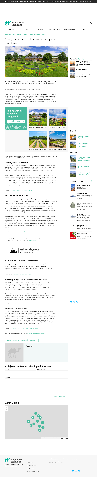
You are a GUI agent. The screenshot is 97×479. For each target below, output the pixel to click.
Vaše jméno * (7, 369)
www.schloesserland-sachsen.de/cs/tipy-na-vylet (25, 328)
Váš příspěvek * (8, 377)
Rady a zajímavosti (69, 29)
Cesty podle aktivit (55, 29)
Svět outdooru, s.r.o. (32, 465)
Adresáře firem (30, 468)
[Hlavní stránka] (13, 23)
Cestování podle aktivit (34, 34)
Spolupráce (30, 462)
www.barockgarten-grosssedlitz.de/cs (22, 190)
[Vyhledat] (90, 23)
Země (26, 29)
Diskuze (40, 29)
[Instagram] (74, 301)
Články (13, 34)
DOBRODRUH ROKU (13, 29)
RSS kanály (74, 459)
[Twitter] (77, 301)
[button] (40, 418)
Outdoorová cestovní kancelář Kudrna (58, 459)
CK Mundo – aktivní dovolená (56, 462)
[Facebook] (71, 301)
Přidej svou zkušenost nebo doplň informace (20, 340)
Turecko (81, 59)
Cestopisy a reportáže (22, 34)
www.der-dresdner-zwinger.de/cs (21, 304)
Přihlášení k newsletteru (33, 471)
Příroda (44, 34)
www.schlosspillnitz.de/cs (19, 232)
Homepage (7, 34)
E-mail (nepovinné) (41, 369)
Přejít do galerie (16, 121)
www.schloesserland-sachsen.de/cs (22, 274)
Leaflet (44, 437)
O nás (28, 459)
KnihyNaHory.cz (33, 240)
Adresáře (84, 29)
